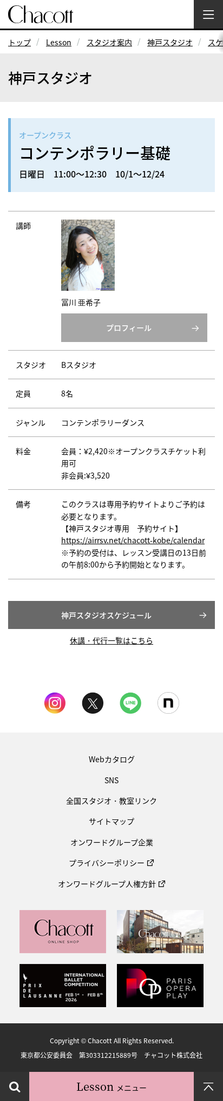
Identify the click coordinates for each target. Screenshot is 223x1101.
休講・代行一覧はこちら (111, 640)
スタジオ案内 (109, 42)
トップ (19, 42)
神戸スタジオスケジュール (106, 615)
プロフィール (129, 327)
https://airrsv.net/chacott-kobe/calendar (133, 540)
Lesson (58, 42)
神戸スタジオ (170, 42)
